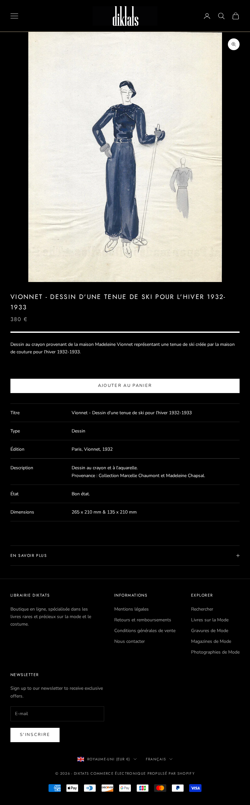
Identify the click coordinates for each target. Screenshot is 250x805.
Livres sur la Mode (210, 620)
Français (156, 759)
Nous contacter (129, 641)
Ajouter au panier (125, 385)
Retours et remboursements (142, 620)
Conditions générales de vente (144, 631)
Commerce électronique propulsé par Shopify (142, 773)
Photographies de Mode (215, 652)
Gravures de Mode (209, 631)
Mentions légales (131, 609)
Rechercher (202, 609)
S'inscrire (35, 735)
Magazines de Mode (211, 641)
